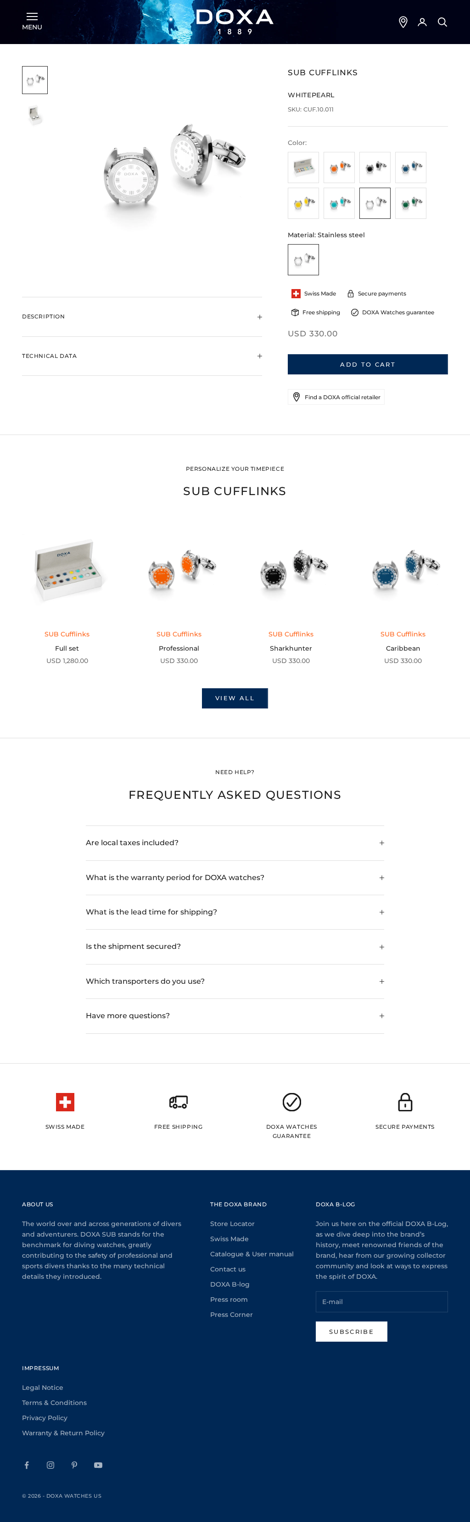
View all (235, 698)
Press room (229, 1299)
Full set (67, 648)
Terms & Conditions (54, 1403)
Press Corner (231, 1314)
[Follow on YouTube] (98, 1465)
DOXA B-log (230, 1284)
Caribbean (403, 648)
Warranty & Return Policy (63, 1433)
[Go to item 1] (35, 80)
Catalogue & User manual (252, 1254)
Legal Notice (42, 1387)
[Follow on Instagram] (50, 1465)
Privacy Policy (44, 1418)
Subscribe (351, 1331)
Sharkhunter (291, 648)
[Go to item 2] (35, 115)
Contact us (228, 1269)
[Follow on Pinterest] (74, 1465)
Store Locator (232, 1224)
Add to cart (368, 364)
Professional (179, 648)
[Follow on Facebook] (26, 1465)
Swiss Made (229, 1239)
